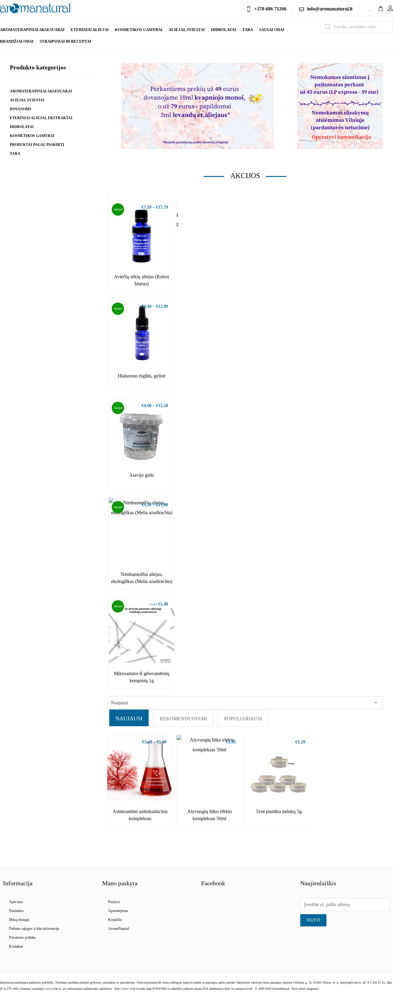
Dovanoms (20, 109)
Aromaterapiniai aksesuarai (41, 91)
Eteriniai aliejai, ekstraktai (41, 118)
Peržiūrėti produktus (145, 255)
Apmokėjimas (118, 911)
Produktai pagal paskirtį (37, 145)
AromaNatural (118, 928)
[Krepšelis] (380, 7)
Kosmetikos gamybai (32, 136)
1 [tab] (177, 215)
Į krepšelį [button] (145, 652)
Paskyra (114, 902)
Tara (15, 153)
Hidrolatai (22, 127)
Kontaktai (16, 946)
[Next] (176, 205)
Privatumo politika (22, 937)
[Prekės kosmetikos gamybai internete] (35, 8)
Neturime (213, 790)
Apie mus (16, 902)
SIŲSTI (313, 920)
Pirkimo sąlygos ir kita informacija (34, 928)
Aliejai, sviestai (27, 100)
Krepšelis (115, 920)
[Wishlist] (370, 7)
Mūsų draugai (19, 920)
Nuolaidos (16, 911)
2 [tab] (177, 224)
